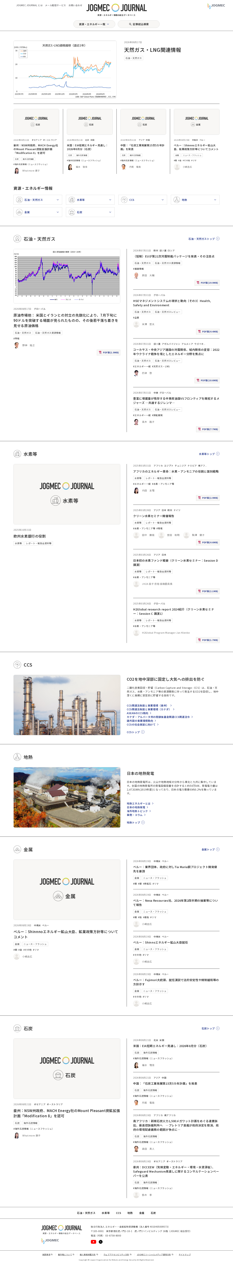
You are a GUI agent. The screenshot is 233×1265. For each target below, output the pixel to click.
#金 (179, 160)
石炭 (17, 159)
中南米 (195, 140)
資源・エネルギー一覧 (92, 24)
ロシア (171, 250)
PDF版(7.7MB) (208, 430)
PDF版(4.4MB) (208, 332)
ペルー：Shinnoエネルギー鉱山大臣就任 (160, 942)
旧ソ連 (162, 250)
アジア (142, 140)
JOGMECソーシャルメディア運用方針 (155, 1254)
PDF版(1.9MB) (109, 353)
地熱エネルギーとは (139, 803)
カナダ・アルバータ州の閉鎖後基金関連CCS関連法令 (158, 717)
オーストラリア (50, 140)
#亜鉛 (146, 917)
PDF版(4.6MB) (208, 543)
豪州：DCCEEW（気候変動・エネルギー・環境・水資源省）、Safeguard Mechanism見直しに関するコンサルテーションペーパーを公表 (176, 1171)
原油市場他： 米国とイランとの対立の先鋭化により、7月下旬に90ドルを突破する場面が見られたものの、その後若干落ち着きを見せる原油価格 (65, 320)
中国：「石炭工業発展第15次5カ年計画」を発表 (165, 1083)
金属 (177, 155)
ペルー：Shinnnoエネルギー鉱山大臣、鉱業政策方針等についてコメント (196, 147)
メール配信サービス (55, 5)
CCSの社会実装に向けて (141, 724)
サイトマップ (185, 1254)
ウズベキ (199, 343)
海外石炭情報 (28, 159)
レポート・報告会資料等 (39, 543)
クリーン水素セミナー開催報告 (153, 516)
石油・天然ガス (134, 58)
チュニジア (180, 465)
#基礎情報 (138, 268)
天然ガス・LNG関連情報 (152, 49)
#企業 (136, 317)
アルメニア (187, 343)
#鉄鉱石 (147, 883)
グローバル (39, 308)
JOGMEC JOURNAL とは (29, 5)
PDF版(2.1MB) (208, 592)
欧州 (156, 250)
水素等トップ (207, 454)
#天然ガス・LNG (161, 366)
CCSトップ (133, 732)
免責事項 (47, 1254)
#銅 (175, 160)
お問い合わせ (75, 5)
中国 (148, 140)
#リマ (194, 160)
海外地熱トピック (137, 811)
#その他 (186, 160)
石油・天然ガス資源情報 (48, 332)
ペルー (202, 140)
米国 (92, 140)
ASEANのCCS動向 (137, 713)
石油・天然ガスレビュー (167, 311)
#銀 (140, 883)
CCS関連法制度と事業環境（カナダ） (149, 709)
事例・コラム (135, 815)
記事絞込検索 (141, 24)
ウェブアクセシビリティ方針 (118, 1254)
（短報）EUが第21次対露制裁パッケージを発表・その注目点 (174, 256)
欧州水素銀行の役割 (29, 535)
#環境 (159, 528)
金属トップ (208, 849)
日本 (164, 510)
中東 (156, 392)
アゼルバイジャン (171, 343)
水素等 (18, 543)
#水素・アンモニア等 (163, 483)
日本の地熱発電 (136, 807)
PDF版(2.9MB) (208, 498)
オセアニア (37, 140)
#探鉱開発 (157, 415)
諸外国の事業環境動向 (140, 721)
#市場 (16, 338)
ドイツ (177, 510)
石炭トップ (208, 1028)
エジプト (169, 465)
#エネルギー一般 (142, 366)
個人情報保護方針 (89, 1254)
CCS (118, 1213)
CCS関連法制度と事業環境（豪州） (148, 705)
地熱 (130, 1213)
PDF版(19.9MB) (208, 283)
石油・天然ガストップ (201, 239)
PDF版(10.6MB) (208, 381)
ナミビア (192, 465)
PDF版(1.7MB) (208, 640)
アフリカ (158, 465)
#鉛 (140, 917)
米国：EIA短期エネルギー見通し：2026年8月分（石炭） (87, 147)
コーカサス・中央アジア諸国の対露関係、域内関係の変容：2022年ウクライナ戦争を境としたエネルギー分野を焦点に (176, 351)
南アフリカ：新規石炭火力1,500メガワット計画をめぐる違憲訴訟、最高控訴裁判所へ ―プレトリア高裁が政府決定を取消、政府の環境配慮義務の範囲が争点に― (176, 1125)
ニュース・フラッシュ (192, 155)
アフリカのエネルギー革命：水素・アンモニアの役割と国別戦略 (176, 471)
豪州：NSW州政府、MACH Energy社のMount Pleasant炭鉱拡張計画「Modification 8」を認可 (35, 149)
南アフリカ (170, 1115)
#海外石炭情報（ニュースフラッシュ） (31, 164)
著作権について (66, 1254)
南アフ (201, 465)
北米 (87, 140)
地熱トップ (133, 822)
